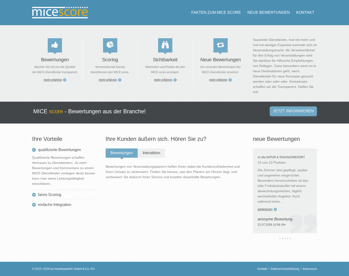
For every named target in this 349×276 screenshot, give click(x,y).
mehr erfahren (53, 79)
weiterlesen (265, 209)
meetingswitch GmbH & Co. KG (74, 269)
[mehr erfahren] (55, 45)
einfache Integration (54, 205)
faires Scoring (49, 195)
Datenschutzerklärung (285, 269)
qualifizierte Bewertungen (59, 150)
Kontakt (262, 269)
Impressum (310, 269)
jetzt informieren (293, 111)
